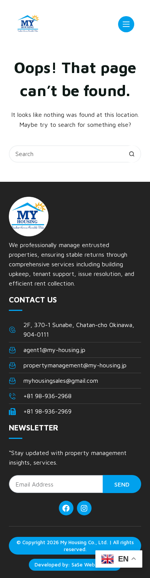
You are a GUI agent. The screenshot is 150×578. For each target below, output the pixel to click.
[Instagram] (84, 508)
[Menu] (126, 24)
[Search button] (131, 154)
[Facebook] (66, 508)
